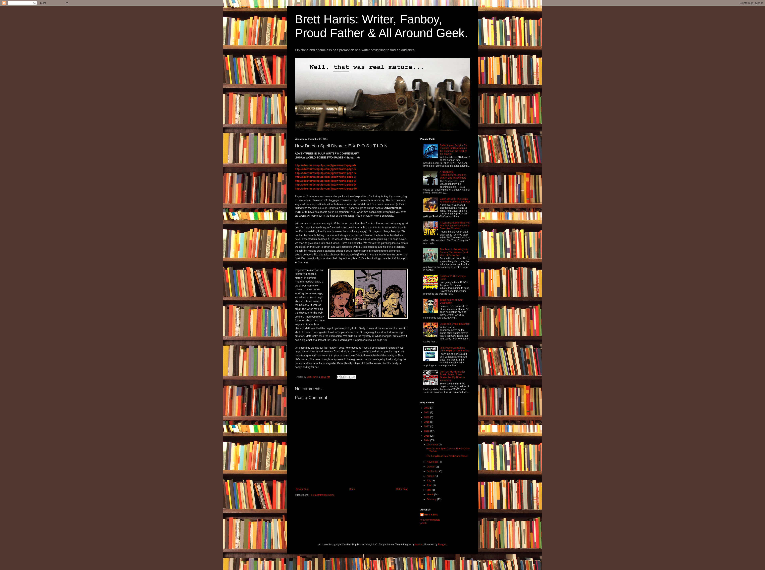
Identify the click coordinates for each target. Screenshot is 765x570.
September (433, 471)
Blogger (442, 544)
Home (352, 489)
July (429, 480)
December (433, 444)
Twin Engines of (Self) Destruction (451, 301)
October (431, 466)
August (431, 476)
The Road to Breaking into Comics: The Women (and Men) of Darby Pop (454, 252)
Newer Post (302, 489)
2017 (427, 426)
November (433, 461)
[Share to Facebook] (350, 377)
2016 (427, 431)
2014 (427, 440)
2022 (427, 408)
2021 (427, 412)
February (432, 499)
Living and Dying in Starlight (455, 324)
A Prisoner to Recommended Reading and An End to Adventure (453, 175)
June (430, 485)
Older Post (401, 489)
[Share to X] (346, 377)
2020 (427, 417)
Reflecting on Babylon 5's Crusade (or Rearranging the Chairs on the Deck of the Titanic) (453, 149)
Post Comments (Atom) (322, 495)
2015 (427, 435)
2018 (427, 421)
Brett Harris (431, 514)
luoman (419, 544)
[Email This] (339, 377)
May (429, 490)
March (430, 494)
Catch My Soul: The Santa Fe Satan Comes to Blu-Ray (455, 200)
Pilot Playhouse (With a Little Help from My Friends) (454, 349)
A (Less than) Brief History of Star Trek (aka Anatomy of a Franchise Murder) (455, 225)
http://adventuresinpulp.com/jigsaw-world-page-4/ (325, 165)
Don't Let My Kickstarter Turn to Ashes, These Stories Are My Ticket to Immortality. (452, 376)
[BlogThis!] (342, 377)
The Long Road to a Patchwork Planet (446, 456)
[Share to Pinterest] (354, 377)
